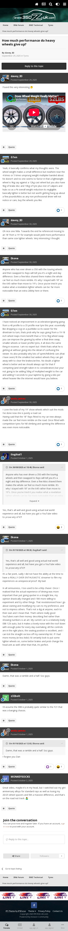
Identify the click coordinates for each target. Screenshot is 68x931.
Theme (31, 911)
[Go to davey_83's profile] (6, 78)
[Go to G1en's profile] (6, 159)
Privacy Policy (44, 911)
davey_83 (9, 52)
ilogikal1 (16, 454)
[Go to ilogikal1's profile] (6, 456)
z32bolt (15, 696)
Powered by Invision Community (34, 916)
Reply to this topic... (18, 839)
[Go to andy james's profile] (6, 400)
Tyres (26, 55)
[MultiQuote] (3, 147)
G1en (14, 157)
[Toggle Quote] (7, 467)
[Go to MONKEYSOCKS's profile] (6, 779)
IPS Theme (10, 911)
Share (17, 856)
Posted (24, 79)
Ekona (14, 258)
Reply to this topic (34, 66)
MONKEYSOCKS (20, 776)
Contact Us (57, 911)
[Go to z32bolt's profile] (6, 698)
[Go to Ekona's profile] (6, 260)
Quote (11, 147)
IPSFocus (22, 911)
